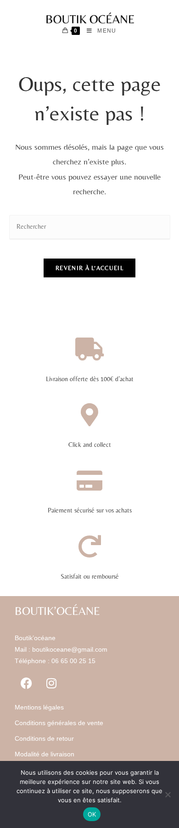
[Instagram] (51, 683)
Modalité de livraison (44, 754)
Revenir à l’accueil (89, 268)
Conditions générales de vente (59, 723)
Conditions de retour (44, 738)
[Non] (167, 794)
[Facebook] (26, 683)
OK (92, 814)
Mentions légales (39, 707)
